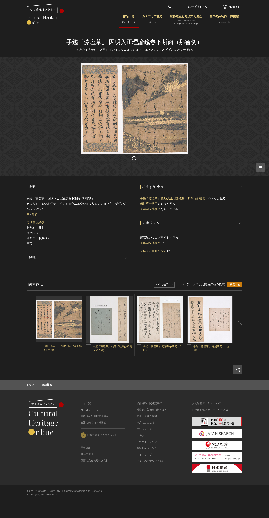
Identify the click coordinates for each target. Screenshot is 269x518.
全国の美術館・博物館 (224, 19)
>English (233, 6)
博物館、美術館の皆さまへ (152, 409)
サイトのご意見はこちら (151, 461)
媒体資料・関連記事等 (149, 403)
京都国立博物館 (150, 209)
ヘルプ (140, 435)
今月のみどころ (145, 422)
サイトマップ (144, 454)
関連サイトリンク (147, 448)
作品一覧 (128, 19)
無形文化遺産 (88, 454)
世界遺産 (86, 447)
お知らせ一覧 (144, 429)
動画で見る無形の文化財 (95, 460)
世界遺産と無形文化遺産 (186, 20)
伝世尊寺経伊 (35, 222)
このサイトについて (198, 6)
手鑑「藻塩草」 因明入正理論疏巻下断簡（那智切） (174, 198)
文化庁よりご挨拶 (147, 416)
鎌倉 (35, 214)
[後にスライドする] (238, 325)
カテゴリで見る (152, 19)
